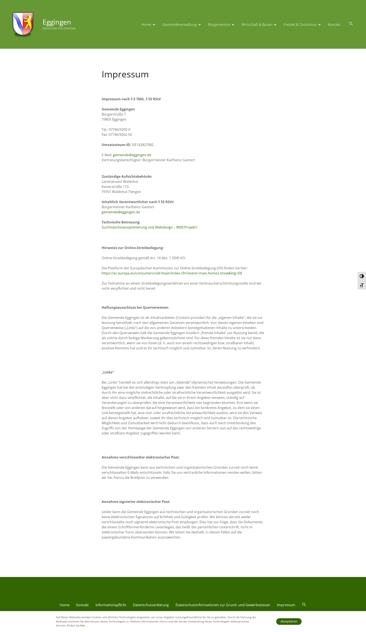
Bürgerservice (219, 24)
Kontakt (334, 24)
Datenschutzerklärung (151, 605)
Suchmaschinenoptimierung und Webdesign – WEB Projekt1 (150, 227)
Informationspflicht (111, 605)
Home (146, 24)
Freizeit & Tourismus (300, 24)
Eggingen (57, 21)
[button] (351, 24)
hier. (83, 625)
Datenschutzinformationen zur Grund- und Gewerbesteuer (223, 605)
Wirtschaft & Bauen (256, 24)
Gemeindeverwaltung (179, 24)
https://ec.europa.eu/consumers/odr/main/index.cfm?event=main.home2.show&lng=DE (172, 273)
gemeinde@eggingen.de (132, 155)
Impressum (286, 605)
